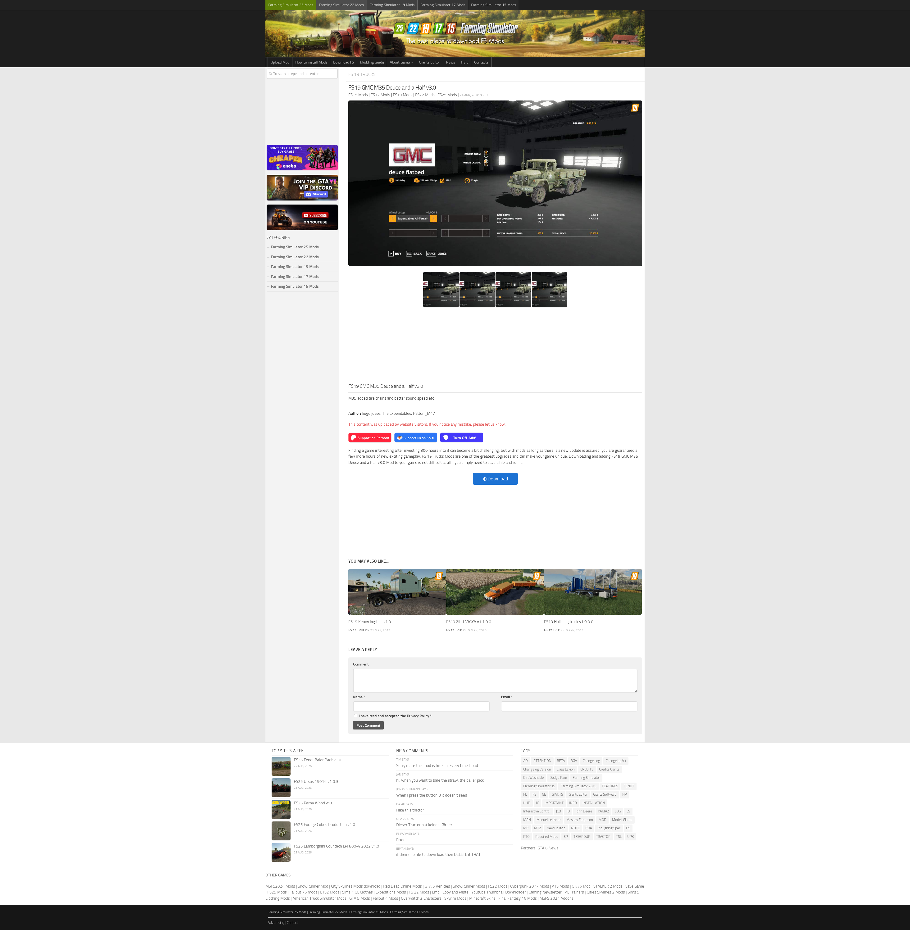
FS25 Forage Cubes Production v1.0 (324, 824)
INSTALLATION (593, 803)
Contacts (481, 62)
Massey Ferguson (579, 820)
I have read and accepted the (395, 716)
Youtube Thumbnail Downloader (498, 892)
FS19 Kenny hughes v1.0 (369, 621)
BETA (561, 761)
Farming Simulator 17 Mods (295, 276)
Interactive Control (536, 811)
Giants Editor (429, 62)
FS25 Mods (277, 892)
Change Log (591, 761)
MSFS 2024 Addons (556, 898)
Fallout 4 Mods (385, 898)
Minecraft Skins (482, 898)
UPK (630, 836)
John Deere (584, 811)
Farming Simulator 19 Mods (295, 266)
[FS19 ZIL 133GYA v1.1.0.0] (495, 592)
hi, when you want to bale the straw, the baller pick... (441, 780)
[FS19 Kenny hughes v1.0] (397, 592)
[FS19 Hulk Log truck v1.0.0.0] (593, 592)
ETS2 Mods (329, 892)
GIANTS (557, 794)
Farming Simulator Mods (290, 5)
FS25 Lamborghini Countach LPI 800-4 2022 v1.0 (336, 846)
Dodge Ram (558, 777)
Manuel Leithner (549, 820)
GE (544, 794)
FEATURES (610, 786)
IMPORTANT (554, 803)
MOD (602, 820)
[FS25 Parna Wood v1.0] (281, 809)
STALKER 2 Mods (608, 886)
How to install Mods (311, 62)
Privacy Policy (418, 716)
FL (525, 794)
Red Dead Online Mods (402, 886)
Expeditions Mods (391, 892)
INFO (573, 803)
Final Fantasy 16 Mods (517, 898)
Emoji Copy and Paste (450, 892)
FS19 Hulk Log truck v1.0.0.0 (568, 621)
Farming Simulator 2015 (578, 786)
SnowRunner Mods (469, 886)
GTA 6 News (547, 848)
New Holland (556, 828)
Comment (361, 664)
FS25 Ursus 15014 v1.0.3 (316, 781)
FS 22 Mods (419, 892)
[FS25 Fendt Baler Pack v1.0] (281, 766)
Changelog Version (537, 769)
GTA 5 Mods (359, 898)
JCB (558, 811)
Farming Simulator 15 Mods (295, 286)
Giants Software (605, 794)
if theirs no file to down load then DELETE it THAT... (439, 854)
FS (534, 794)
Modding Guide (372, 62)
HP (624, 794)
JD (568, 811)
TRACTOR (603, 836)
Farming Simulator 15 (539, 786)
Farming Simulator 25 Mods (287, 912)
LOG (618, 811)
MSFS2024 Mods (280, 886)
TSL (619, 836)
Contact (292, 923)
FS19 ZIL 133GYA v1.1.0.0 (468, 621)
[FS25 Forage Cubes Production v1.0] (281, 830)
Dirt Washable (533, 777)
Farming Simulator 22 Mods (295, 257)
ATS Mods (560, 886)
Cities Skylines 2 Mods (606, 892)
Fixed (400, 839)
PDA (588, 828)
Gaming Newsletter (545, 892)
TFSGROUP (581, 836)
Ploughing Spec (609, 828)
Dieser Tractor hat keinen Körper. (424, 824)
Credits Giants (609, 769)
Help (464, 62)
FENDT (629, 786)
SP (566, 836)
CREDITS (586, 769)
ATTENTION (542, 761)
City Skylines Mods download (355, 886)
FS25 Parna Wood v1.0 (313, 803)
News (450, 62)
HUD (526, 803)
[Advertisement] (495, 347)
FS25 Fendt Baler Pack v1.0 (317, 759)
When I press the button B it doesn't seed (431, 795)
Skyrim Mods (455, 898)
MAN (527, 820)
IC (537, 803)
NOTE (575, 828)
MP (525, 828)
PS (628, 828)
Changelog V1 (616, 761)
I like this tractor (410, 810)
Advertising (276, 923)
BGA (574, 761)
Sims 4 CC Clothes (357, 892)
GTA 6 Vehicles (437, 886)
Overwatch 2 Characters (421, 898)
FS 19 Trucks (362, 74)
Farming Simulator (586, 777)
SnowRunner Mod (313, 886)
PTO (526, 836)
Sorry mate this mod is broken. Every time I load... (438, 765)
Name (359, 697)
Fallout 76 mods (303, 892)
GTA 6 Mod (581, 886)
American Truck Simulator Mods (319, 898)
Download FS (343, 62)
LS (628, 811)
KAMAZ (603, 811)
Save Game (634, 886)
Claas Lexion (566, 769)
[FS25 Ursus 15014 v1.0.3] (281, 787)
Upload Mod (280, 62)
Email (507, 697)
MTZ (537, 828)
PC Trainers (574, 892)
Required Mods (546, 836)
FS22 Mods (497, 886)
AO (525, 761)
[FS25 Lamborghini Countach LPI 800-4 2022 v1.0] (281, 852)
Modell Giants (622, 820)
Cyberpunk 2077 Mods (529, 886)
